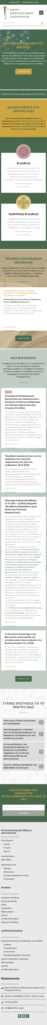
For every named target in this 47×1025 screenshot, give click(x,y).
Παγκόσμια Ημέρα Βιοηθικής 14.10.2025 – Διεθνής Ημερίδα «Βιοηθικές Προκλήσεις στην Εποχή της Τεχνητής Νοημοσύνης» (21, 507)
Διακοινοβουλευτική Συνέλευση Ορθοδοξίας (22, 299)
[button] (41, 13)
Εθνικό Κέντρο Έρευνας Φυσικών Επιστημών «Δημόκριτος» (22, 560)
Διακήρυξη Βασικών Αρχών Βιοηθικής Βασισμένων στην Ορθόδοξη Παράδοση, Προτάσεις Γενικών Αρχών (21, 293)
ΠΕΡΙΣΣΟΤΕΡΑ (23, 187)
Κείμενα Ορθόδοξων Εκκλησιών (17, 302)
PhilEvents (13, 608)
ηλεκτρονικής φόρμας (14, 613)
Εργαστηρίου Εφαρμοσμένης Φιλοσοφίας (23, 554)
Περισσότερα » (11, 444)
